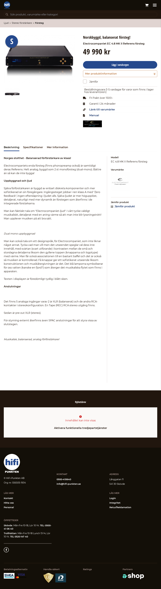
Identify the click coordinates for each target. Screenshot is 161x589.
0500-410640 (64, 479)
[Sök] (7, 14)
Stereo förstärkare (22, 23)
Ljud (6, 23)
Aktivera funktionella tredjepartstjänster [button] (80, 428)
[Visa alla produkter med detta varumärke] (134, 181)
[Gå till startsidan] (7, 5)
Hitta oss (9, 502)
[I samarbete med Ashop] (133, 576)
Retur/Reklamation (120, 507)
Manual (94, 115)
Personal (9, 507)
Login (112, 498)
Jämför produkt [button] (124, 206)
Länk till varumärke (102, 109)
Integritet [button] (114, 502)
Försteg (39, 23)
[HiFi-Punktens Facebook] (6, 549)
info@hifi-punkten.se (69, 484)
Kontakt (8, 498)
